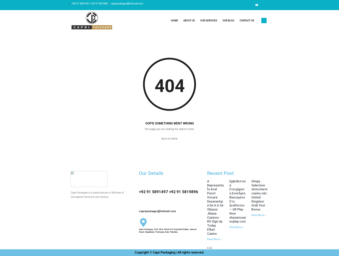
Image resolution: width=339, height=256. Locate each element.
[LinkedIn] (256, 5)
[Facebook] (242, 5)
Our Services (208, 20)
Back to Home (170, 138)
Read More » (214, 239)
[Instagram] (263, 5)
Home (174, 20)
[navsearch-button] (264, 20)
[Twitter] (249, 5)
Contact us (247, 20)
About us (189, 20)
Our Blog (228, 20)
